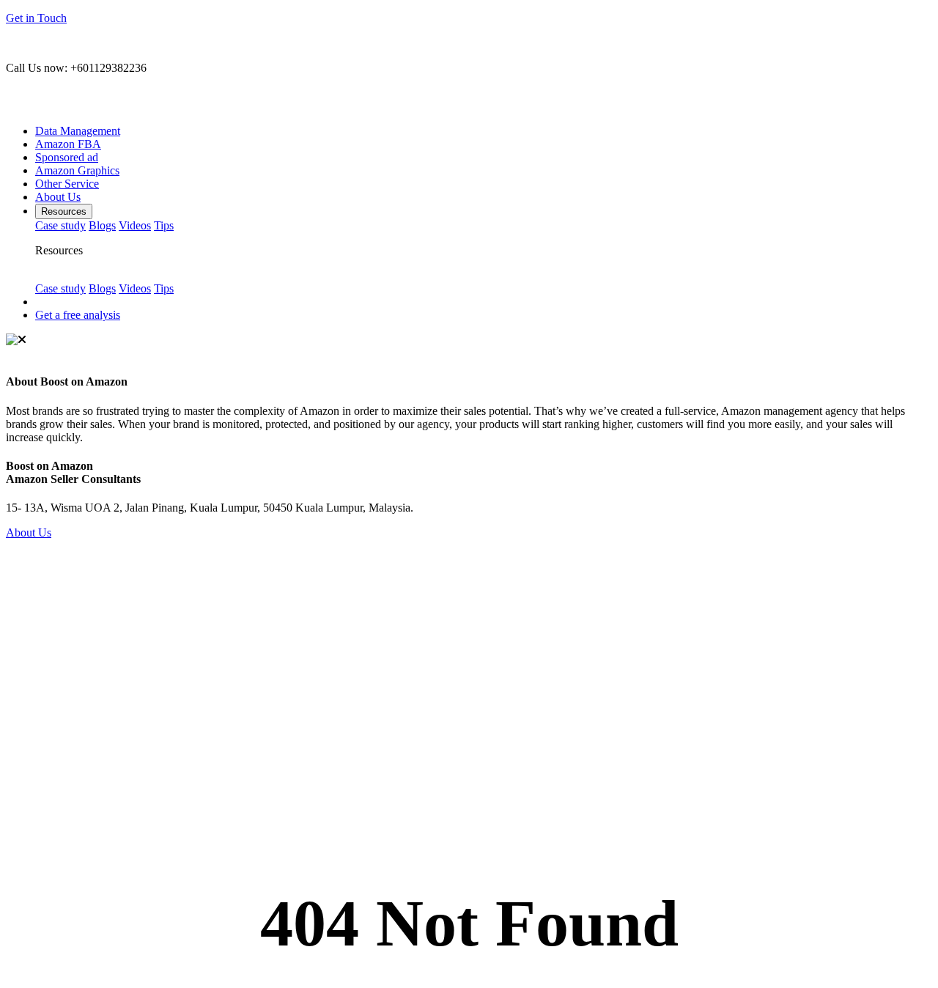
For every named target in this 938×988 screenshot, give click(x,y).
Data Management (77, 131)
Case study (60, 225)
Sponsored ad (66, 157)
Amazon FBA (68, 144)
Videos (135, 225)
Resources (63, 211)
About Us (58, 197)
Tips (164, 225)
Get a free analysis (77, 315)
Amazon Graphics (77, 170)
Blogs (102, 225)
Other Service (67, 183)
